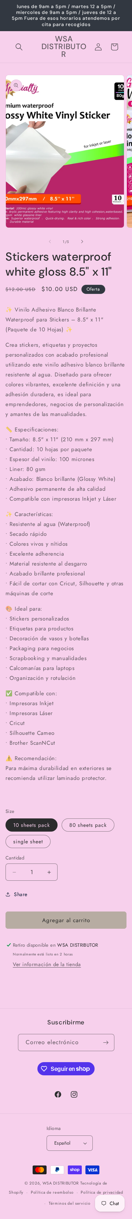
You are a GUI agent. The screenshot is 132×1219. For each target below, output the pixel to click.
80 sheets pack (88, 825)
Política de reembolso (52, 1192)
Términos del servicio (70, 1203)
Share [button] (20, 894)
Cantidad (15, 857)
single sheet (28, 841)
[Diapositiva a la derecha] (82, 241)
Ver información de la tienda (47, 964)
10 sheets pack (31, 825)
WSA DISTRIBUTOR (61, 1183)
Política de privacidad (102, 1192)
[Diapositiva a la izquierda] (50, 241)
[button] (19, 47)
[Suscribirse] (106, 1042)
